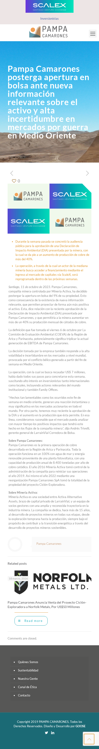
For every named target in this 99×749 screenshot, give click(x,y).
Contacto (24, 695)
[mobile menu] (93, 34)
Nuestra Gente (28, 678)
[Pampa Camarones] (49, 31)
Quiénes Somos (28, 662)
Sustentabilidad (28, 670)
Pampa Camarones (48, 543)
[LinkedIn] (52, 732)
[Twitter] (46, 732)
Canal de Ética (27, 687)
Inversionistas (49, 18)
